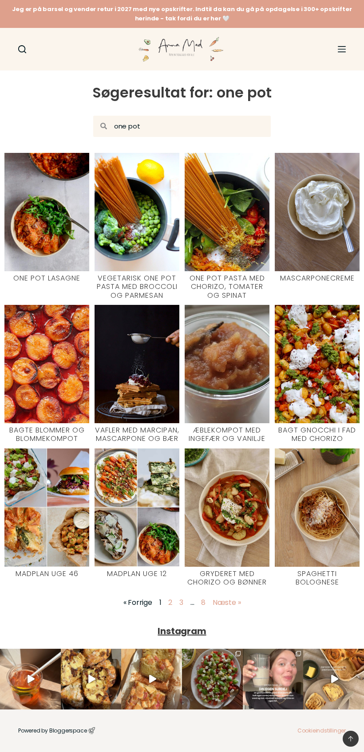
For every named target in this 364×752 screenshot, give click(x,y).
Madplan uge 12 (137, 574)
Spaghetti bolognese (317, 578)
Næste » (227, 602)
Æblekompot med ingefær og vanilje (227, 434)
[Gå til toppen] (351, 739)
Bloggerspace (68, 730)
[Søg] (22, 49)
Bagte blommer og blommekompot (47, 434)
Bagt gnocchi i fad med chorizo (317, 434)
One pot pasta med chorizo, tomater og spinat (227, 286)
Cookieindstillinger (321, 730)
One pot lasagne (46, 278)
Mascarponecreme (317, 278)
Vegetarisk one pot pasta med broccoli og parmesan (137, 286)
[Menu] (342, 49)
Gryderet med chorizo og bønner (227, 578)
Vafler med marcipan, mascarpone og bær (137, 434)
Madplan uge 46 (47, 574)
